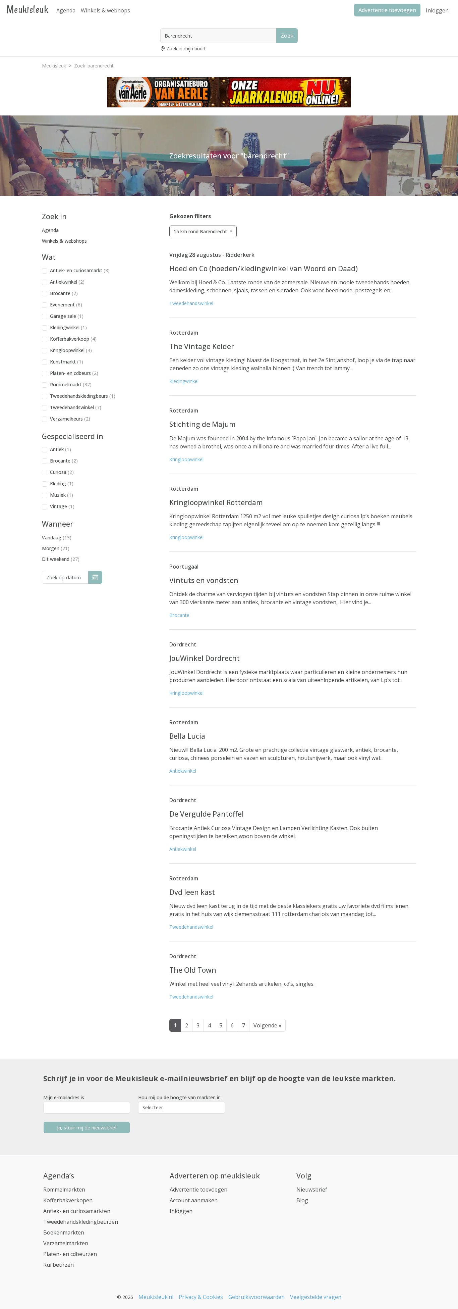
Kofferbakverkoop (73, 339)
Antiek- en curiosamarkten (76, 1211)
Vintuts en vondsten (203, 580)
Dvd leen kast (192, 892)
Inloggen (437, 10)
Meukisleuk (27, 9)
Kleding (61, 483)
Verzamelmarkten (65, 1243)
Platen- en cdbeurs (74, 373)
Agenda (65, 10)
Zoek (287, 35)
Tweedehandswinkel (75, 407)
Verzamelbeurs (70, 419)
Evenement (66, 304)
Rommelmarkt (71, 384)
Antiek (60, 449)
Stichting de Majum (202, 424)
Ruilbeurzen (58, 1264)
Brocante (64, 293)
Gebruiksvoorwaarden (256, 1297)
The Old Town (192, 970)
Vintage (62, 506)
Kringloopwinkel (71, 350)
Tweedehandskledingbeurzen (80, 1221)
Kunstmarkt (66, 361)
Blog (302, 1200)
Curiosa (62, 472)
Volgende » (267, 1025)
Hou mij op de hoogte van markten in (179, 1097)
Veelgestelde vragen (315, 1297)
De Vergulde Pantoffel (206, 814)
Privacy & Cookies (201, 1297)
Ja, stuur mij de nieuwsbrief (87, 1127)
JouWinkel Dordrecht (204, 658)
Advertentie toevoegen (198, 1189)
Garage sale (66, 316)
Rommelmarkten (64, 1189)
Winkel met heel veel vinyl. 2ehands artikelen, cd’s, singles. (241, 983)
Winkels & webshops (64, 241)
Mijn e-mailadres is (63, 1097)
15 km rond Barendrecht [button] (201, 231)
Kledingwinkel (68, 327)
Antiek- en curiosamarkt (80, 270)
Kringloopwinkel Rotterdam (216, 502)
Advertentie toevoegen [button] (387, 10)
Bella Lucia (187, 736)
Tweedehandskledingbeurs (82, 396)
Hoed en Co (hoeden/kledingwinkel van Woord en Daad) (263, 268)
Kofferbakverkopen (68, 1200)
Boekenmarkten (63, 1232)
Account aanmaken (194, 1200)
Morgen (55, 548)
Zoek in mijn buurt (186, 48)
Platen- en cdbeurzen (70, 1254)
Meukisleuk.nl (155, 1297)
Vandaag (56, 537)
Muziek (61, 495)
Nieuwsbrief (311, 1189)
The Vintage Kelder (201, 346)
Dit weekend (60, 559)
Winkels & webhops (105, 10)
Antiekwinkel (67, 282)
